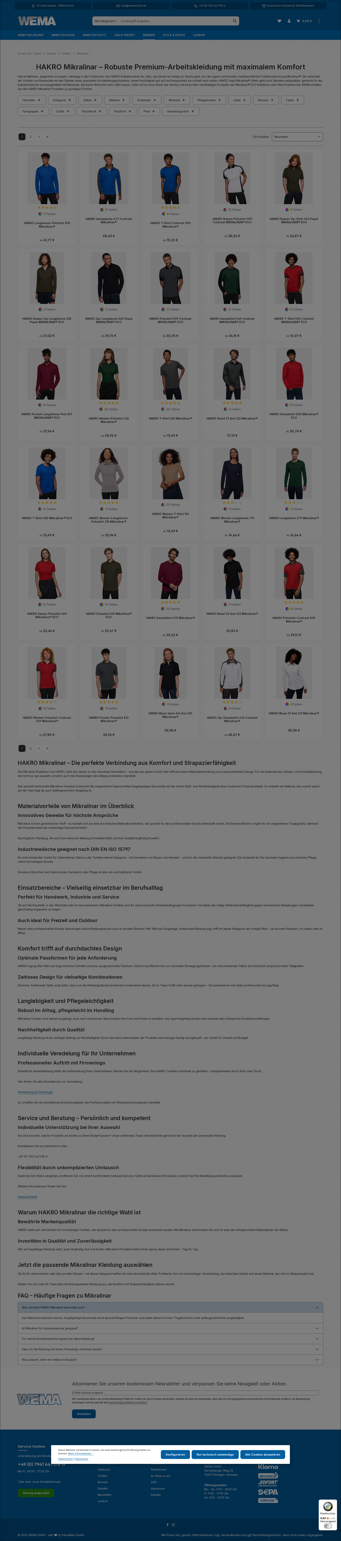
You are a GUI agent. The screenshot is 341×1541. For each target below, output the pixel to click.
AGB (153, 1482)
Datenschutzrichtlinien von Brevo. (128, 1402)
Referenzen (159, 1469)
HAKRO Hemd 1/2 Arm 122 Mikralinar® (232, 613)
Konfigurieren (175, 1454)
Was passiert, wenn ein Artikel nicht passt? (49, 1359)
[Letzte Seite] (47, 136)
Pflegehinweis (206, 100)
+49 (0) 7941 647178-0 (41, 1464)
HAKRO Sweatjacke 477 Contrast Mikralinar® (109, 220)
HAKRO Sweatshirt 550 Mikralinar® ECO (294, 415)
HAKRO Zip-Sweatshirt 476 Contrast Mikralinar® (232, 719)
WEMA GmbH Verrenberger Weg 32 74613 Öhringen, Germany (221, 1470)
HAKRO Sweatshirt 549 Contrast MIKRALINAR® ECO (232, 320)
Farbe (290, 100)
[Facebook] (168, 1525)
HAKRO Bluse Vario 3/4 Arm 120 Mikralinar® (170, 715)
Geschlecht (89, 111)
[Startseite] (37, 21)
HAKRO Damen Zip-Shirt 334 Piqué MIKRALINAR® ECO (294, 220)
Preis (147, 111)
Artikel (87, 100)
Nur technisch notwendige (215, 1454)
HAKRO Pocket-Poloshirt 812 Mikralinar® (109, 719)
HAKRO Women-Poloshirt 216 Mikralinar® (109, 420)
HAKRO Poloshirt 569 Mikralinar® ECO (109, 615)
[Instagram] (173, 1525)
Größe (60, 111)
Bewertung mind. (178, 111)
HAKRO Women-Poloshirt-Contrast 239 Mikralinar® (47, 719)
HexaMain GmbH (73, 1535)
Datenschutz (65, 1458)
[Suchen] (235, 20)
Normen (263, 100)
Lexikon (103, 1501)
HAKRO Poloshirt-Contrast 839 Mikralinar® (294, 619)
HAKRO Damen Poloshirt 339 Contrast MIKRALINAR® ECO (232, 220)
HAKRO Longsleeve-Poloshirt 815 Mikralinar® (47, 224)
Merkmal (174, 100)
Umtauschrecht (27, 1196)
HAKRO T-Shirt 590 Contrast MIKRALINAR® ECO (294, 320)
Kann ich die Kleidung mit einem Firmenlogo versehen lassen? (62, 1349)
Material (114, 100)
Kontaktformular (50, 1481)
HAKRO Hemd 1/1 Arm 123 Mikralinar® (232, 418)
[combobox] (174, 20)
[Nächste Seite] (39, 136)
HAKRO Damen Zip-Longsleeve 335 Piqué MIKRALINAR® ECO (46, 320)
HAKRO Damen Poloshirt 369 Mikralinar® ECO (47, 615)
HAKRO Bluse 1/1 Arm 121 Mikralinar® (294, 713)
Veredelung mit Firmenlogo (35, 1092)
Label (237, 100)
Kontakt (156, 1494)
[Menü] (334, 1502)
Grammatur (144, 100)
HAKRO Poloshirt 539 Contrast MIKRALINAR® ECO (170, 320)
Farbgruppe (30, 111)
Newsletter (105, 1494)
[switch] (328, 1526)
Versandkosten (231, 1535)
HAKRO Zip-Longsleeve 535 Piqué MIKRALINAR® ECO (108, 320)
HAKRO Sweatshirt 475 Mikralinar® (170, 618)
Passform (120, 111)
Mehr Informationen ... (81, 1453)
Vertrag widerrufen (36, 1493)
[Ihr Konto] (289, 21)
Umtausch (104, 1469)
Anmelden (84, 1414)
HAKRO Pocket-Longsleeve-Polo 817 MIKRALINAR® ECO (47, 415)
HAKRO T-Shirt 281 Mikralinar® (170, 418)
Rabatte (103, 1488)
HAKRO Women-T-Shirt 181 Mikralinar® (170, 515)
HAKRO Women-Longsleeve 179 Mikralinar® (232, 519)
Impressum (158, 1488)
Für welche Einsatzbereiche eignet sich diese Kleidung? (58, 1338)
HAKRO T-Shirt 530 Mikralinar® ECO (47, 518)
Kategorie (59, 100)
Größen (102, 1475)
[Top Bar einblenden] (318, 21)
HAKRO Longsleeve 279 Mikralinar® (294, 518)
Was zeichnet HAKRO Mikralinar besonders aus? (53, 1307)
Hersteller (29, 100)
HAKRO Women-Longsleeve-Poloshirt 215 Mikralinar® (109, 519)
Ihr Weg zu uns (160, 1475)
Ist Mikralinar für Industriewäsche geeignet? (50, 1328)
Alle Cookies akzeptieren (262, 1454)
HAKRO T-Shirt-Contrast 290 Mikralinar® (170, 224)
